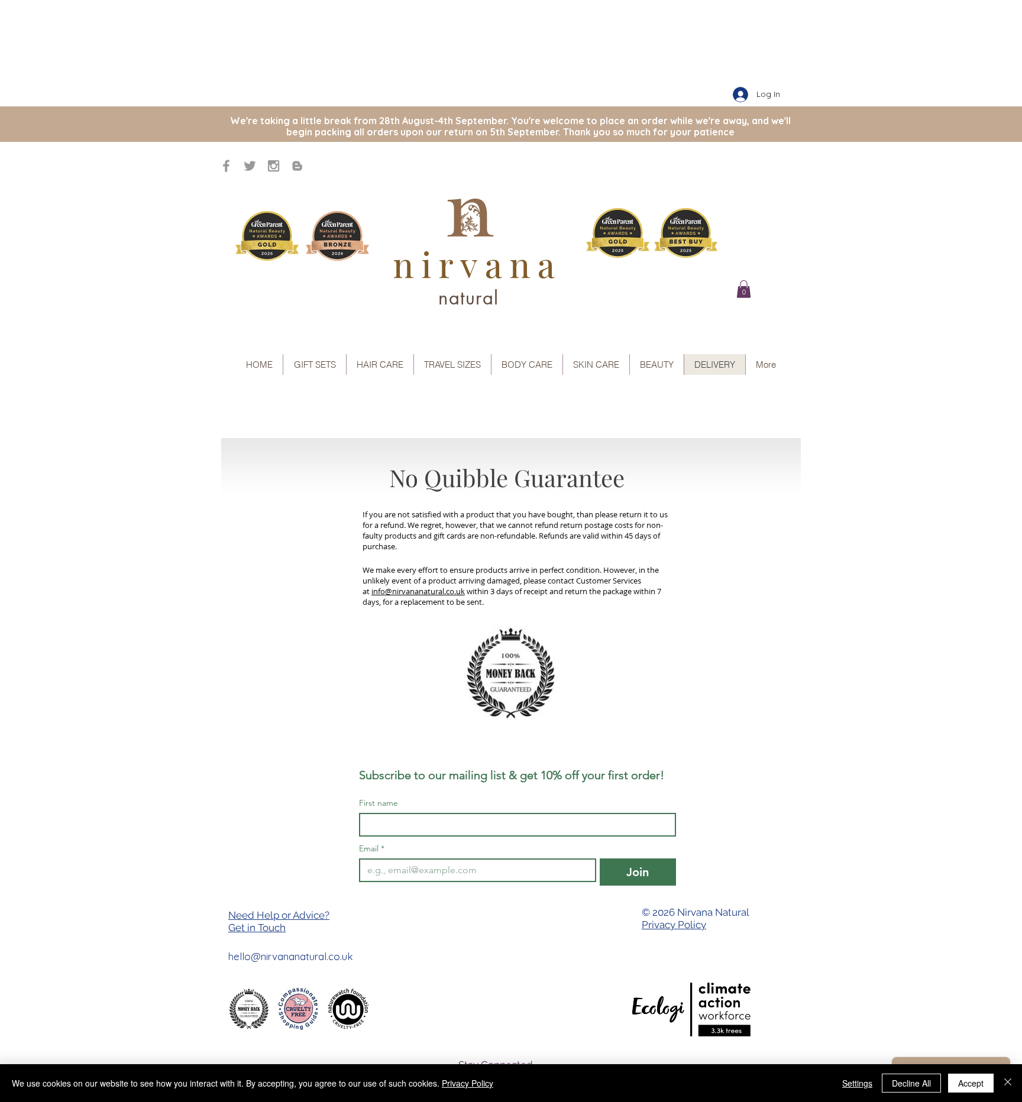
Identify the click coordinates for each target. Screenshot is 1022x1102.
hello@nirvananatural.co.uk (290, 956)
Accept (971, 1083)
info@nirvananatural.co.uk (418, 591)
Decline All (911, 1083)
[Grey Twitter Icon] (250, 166)
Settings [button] (857, 1083)
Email (371, 849)
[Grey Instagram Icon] (274, 166)
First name (378, 803)
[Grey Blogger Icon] (297, 166)
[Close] (1008, 1083)
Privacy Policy (674, 925)
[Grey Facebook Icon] (226, 166)
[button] (743, 289)
